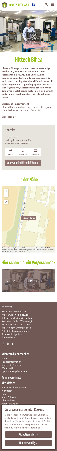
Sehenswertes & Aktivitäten (11, 380)
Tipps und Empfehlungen (14, 371)
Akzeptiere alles (27, 434)
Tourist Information (11, 361)
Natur (4, 393)
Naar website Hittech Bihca (21, 163)
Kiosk (4, 358)
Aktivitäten (7, 390)
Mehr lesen (8, 116)
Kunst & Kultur (9, 397)
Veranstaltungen (10, 403)
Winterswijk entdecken (15, 354)
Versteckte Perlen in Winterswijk (11, 366)
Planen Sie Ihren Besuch (14, 387)
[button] (28, 219)
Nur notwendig (27, 443)
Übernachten (8, 400)
